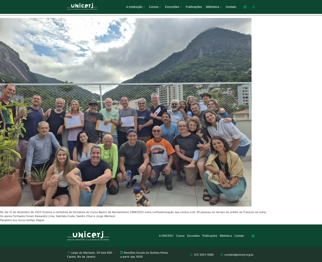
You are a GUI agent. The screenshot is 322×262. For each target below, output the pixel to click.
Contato (231, 7)
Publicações (194, 7)
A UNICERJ (166, 235)
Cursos (153, 7)
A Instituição (134, 7)
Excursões (172, 7)
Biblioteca (212, 7)
